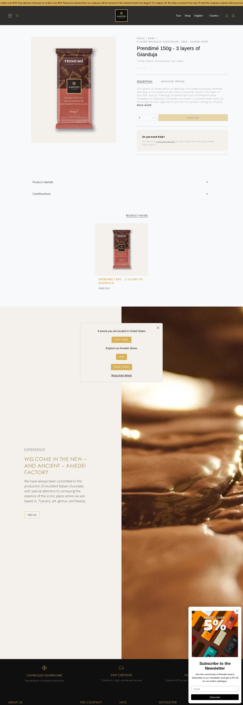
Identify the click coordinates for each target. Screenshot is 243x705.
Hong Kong (121, 367)
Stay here (122, 339)
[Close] (158, 328)
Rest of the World (121, 375)
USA (121, 357)
